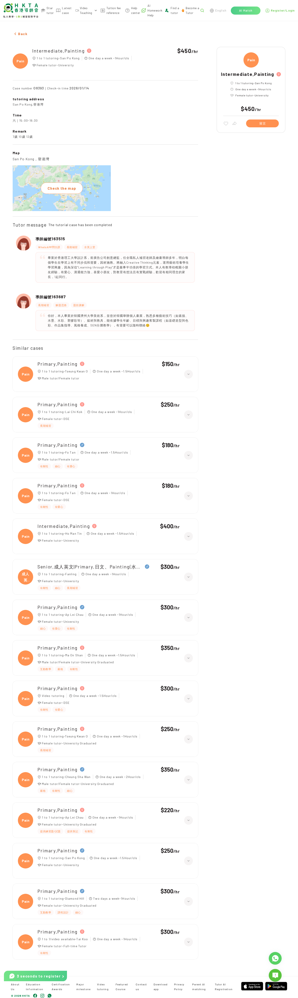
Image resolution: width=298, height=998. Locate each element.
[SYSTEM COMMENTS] (275, 975)
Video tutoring (103, 987)
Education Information (34, 987)
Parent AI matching (199, 987)
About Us (15, 987)
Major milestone (83, 987)
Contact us (141, 987)
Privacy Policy (179, 987)
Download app (161, 987)
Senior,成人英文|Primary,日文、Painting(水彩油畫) (90, 566)
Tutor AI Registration (224, 987)
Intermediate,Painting (58, 50)
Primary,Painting (58, 364)
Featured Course (122, 987)
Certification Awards (61, 987)
